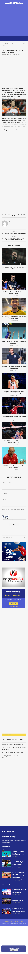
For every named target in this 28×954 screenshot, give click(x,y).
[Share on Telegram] (12, 215)
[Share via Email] (14, 215)
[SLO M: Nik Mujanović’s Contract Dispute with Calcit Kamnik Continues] (14, 430)
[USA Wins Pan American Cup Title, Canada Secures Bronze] (6, 892)
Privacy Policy (8, 921)
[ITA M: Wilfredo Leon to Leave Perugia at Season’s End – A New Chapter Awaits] (14, 405)
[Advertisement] (14, 21)
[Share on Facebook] (16, 214)
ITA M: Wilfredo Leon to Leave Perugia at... (14, 417)
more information (16, 948)
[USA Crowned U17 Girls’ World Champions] (6, 901)
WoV (8, 54)
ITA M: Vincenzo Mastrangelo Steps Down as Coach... (14, 466)
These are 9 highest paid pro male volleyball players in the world (19, 853)
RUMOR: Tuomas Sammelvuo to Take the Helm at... (14, 367)
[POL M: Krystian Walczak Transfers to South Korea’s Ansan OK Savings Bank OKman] (14, 306)
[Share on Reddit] (23, 214)
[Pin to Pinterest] (19, 214)
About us (15, 921)
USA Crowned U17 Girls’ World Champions (12, 744)
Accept (14, 950)
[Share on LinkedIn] (21, 214)
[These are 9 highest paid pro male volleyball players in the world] (6, 854)
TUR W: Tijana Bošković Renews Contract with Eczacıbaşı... (14, 392)
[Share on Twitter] (18, 214)
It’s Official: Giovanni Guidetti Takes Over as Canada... (14, 292)
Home (3, 43)
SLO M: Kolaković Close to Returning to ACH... (14, 268)
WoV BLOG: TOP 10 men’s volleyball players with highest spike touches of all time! (19, 863)
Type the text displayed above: (10, 518)
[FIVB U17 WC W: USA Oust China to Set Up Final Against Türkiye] (6, 911)
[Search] (26, 39)
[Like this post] (15, 214)
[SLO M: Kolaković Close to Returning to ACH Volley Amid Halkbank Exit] (14, 256)
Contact (21, 921)
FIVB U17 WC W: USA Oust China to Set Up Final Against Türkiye (18, 910)
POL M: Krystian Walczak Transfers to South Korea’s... (14, 317)
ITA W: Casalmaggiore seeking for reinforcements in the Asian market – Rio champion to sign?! (18, 876)
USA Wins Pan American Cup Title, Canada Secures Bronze (19, 891)
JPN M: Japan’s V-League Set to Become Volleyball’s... (14, 342)
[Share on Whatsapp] (24, 214)
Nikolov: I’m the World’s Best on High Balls (12, 752)
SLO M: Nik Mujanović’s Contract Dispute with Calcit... (14, 442)
